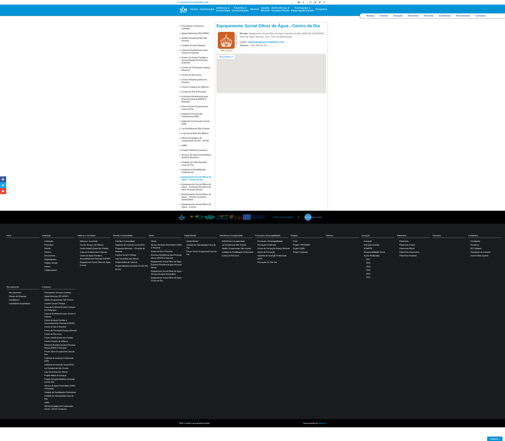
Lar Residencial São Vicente (195, 128)
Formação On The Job (267, 262)
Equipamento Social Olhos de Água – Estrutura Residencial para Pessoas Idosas (196, 187)
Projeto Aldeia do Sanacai (194, 150)
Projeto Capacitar (300, 252)
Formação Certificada (266, 245)
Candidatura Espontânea (19, 303)
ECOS (118, 269)
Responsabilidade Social (374, 252)
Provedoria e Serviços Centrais (192, 27)
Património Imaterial (407, 255)
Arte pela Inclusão (371, 245)
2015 (368, 266)
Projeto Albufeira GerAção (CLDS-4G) (131, 266)
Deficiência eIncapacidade (280, 9)
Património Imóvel (407, 245)
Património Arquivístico (409, 252)
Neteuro (322, 423)
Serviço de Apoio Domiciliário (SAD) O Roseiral (196, 156)
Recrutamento (463, 16)
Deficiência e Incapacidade (231, 235)
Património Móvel (406, 248)
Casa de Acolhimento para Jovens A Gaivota (194, 51)
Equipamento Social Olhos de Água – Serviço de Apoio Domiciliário (196, 197)
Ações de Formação (266, 252)
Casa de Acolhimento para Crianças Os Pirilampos (59, 308)
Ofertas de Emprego (17, 296)
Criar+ (295, 241)
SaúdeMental (265, 9)
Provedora (48, 245)
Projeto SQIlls (299, 248)
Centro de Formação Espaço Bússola (195, 68)
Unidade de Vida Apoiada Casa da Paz (194, 163)
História (47, 252)
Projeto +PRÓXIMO (301, 245)
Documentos (49, 255)
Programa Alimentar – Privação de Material (130, 250)
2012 (368, 277)
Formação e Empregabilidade (267, 235)
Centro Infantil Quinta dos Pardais (194, 81)
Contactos (481, 16)
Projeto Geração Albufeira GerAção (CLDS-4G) (59, 380)
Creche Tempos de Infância (195, 87)
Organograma (50, 259)
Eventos (384, 16)
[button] (324, 2)
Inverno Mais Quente (479, 255)
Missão (47, 248)
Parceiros (429, 16)
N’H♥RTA (368, 248)
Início (194, 9)
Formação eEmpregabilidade (302, 9)
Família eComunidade (240, 9)
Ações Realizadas (372, 255)
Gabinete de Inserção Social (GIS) (195, 122)
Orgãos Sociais (51, 263)
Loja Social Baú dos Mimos (195, 133)
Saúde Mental (190, 235)
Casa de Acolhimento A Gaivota (93, 252)
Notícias (370, 16)
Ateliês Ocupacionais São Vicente (194, 39)
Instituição (207, 9)
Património (413, 16)
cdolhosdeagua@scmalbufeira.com (266, 42)
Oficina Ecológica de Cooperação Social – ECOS (195, 139)
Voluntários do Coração (480, 252)
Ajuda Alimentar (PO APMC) (195, 33)
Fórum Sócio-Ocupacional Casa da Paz (194, 107)
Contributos (445, 16)
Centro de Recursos (191, 75)
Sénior (254, 9)
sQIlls (184, 145)
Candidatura (14, 300)
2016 (368, 263)
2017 (368, 259)
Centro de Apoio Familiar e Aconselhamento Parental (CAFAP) (194, 60)
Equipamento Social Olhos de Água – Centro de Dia (196, 178)
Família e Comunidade (122, 235)
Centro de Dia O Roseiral (193, 92)
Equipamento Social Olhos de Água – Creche (196, 205)
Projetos (321, 9)
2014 (368, 270)
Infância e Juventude (86, 235)
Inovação (398, 16)
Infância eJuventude (223, 9)
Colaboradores (50, 270)
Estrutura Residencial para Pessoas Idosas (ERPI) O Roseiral (194, 99)
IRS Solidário (476, 248)
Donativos (474, 245)
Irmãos (47, 266)
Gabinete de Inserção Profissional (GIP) (192, 115)
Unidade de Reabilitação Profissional (193, 170)
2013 (368, 274)
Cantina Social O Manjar (193, 45)
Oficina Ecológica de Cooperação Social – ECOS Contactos (58, 407)
